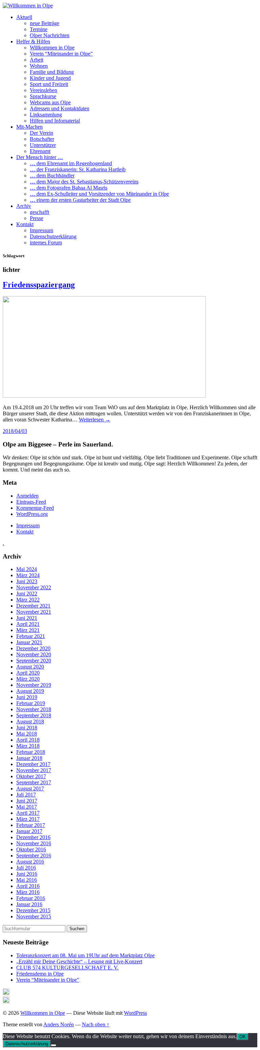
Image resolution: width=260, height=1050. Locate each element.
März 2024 (28, 575)
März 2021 (28, 630)
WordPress (135, 1013)
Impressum (41, 230)
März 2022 (28, 600)
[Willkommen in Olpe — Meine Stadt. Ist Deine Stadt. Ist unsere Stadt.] (28, 5)
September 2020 (33, 660)
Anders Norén (58, 1024)
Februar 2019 (30, 703)
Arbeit (36, 60)
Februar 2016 (30, 898)
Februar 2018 (30, 752)
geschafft (39, 212)
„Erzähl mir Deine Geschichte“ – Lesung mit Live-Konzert (79, 961)
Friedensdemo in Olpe (40, 974)
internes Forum (46, 242)
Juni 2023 (26, 581)
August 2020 (30, 667)
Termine (38, 29)
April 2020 (28, 673)
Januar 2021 (29, 642)
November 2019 (33, 685)
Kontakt (25, 224)
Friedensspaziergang (39, 284)
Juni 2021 (26, 618)
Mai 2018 (26, 734)
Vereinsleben (43, 90)
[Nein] (53, 1045)
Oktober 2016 (31, 849)
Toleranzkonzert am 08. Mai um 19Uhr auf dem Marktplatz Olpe (85, 955)
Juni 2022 (26, 593)
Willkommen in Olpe (52, 47)
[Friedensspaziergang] (104, 396)
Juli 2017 (26, 794)
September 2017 (33, 782)
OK (242, 1036)
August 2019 (30, 691)
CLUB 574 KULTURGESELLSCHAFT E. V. (67, 967)
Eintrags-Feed (31, 502)
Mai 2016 (26, 880)
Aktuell (24, 17)
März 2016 (28, 892)
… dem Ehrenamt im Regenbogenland (71, 163)
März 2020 (28, 679)
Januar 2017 (29, 831)
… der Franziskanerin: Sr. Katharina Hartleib (78, 169)
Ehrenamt (40, 151)
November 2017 (33, 770)
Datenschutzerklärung (53, 236)
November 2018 (33, 709)
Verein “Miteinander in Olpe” (61, 54)
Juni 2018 (26, 727)
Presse (36, 218)
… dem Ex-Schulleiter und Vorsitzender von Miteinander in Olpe (99, 194)
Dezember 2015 (33, 910)
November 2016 (33, 843)
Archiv (23, 206)
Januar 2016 (29, 904)
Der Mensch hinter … (39, 157)
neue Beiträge (44, 23)
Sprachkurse (43, 96)
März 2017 (28, 819)
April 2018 (28, 740)
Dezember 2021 (33, 606)
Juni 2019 (26, 697)
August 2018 (30, 721)
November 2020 (33, 654)
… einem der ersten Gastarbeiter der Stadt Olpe (80, 200)
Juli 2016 (26, 868)
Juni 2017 (26, 801)
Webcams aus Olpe (50, 102)
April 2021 (28, 624)
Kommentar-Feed (35, 508)
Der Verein (41, 133)
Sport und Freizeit (49, 84)
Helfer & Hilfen (33, 41)
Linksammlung (46, 114)
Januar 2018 (29, 758)
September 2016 (33, 855)
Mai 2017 (26, 807)
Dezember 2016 (33, 837)
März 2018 (28, 746)
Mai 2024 (26, 569)
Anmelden (27, 496)
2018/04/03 (15, 431)
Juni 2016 (26, 874)
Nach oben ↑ (95, 1024)
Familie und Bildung (52, 72)
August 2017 (30, 788)
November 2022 (33, 587)
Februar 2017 (30, 825)
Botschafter (42, 139)
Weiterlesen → (94, 419)
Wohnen (39, 66)
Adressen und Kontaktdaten (59, 108)
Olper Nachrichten (49, 35)
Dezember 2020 (33, 648)
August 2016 (30, 862)
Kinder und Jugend (50, 78)
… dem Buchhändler (52, 175)
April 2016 (28, 886)
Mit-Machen (29, 127)
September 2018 (33, 715)
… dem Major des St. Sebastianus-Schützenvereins (84, 181)
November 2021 (33, 612)
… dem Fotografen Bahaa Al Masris (68, 188)
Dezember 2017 (33, 764)
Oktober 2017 (31, 776)
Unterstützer (43, 145)
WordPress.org (32, 514)
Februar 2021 (30, 636)
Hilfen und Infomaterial (55, 121)
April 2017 (28, 813)
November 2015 (33, 916)
